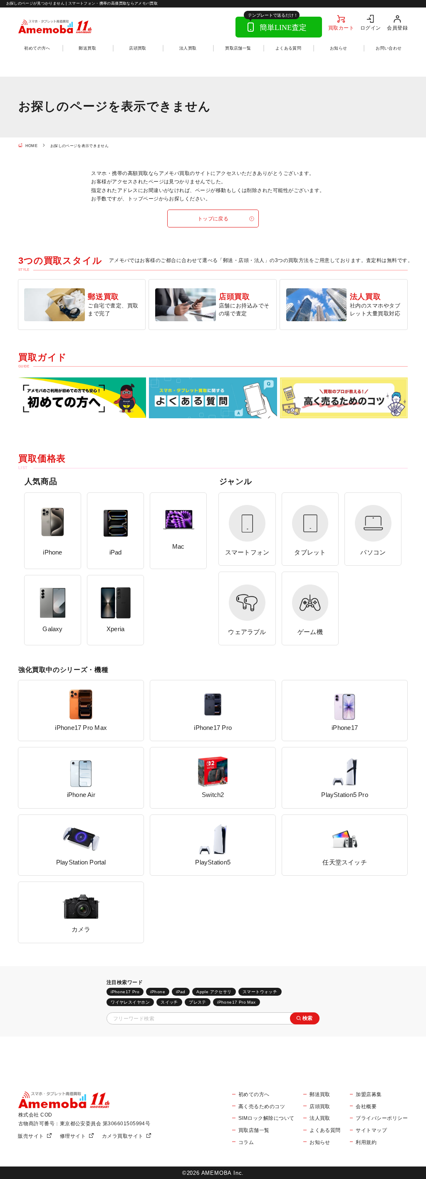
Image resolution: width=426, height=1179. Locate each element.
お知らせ (338, 48)
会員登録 (397, 27)
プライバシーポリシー (382, 1118)
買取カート (341, 27)
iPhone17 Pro (125, 991)
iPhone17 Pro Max (236, 1002)
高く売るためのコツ (261, 1106)
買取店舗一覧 (238, 48)
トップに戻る (213, 218)
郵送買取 (87, 48)
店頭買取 (137, 48)
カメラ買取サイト (123, 1136)
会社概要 (366, 1106)
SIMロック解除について (266, 1118)
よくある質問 (288, 48)
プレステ (197, 1002)
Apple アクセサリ (214, 991)
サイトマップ (371, 1130)
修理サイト (73, 1136)
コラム (246, 1142)
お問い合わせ (388, 48)
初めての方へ (37, 48)
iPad (181, 991)
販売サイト (31, 1136)
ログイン (370, 27)
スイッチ (169, 1002)
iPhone (157, 991)
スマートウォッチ (260, 991)
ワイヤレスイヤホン (130, 1002)
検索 (307, 1018)
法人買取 (188, 48)
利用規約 (366, 1142)
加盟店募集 (368, 1094)
